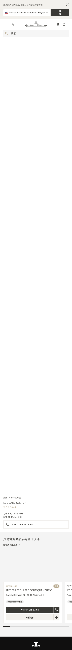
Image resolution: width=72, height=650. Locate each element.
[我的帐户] (58, 24)
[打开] (6, 33)
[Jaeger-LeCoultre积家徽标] (36, 644)
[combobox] (36, 33)
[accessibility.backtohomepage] (36, 24)
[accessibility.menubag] (65, 24)
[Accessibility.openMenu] (6, 24)
